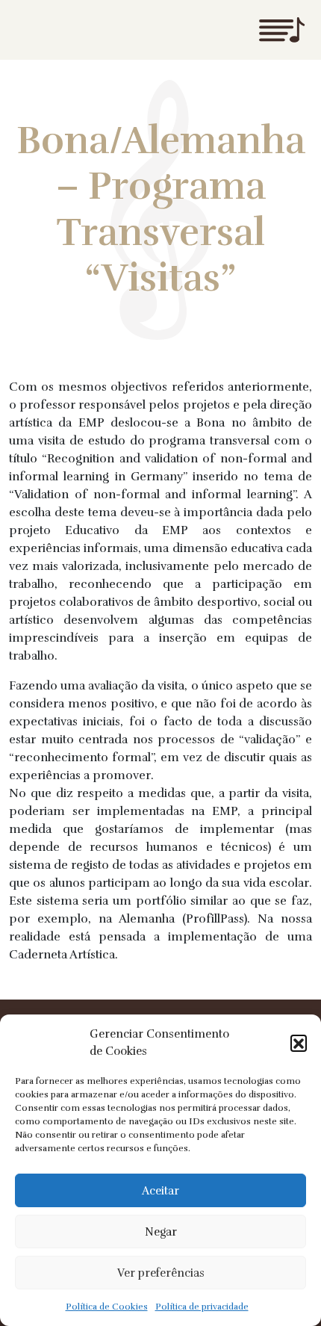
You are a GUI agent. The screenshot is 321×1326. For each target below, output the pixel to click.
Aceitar (160, 1191)
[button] (298, 1042)
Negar (161, 1232)
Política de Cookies (107, 1306)
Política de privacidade (202, 1306)
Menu (281, 29)
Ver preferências (161, 1273)
